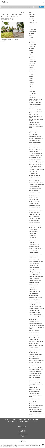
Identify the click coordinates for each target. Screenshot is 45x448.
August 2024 (31, 48)
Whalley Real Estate (33, 403)
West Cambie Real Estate (34, 391)
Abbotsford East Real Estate (35, 102)
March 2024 (31, 56)
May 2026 (31, 27)
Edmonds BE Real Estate (34, 203)
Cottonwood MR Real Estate (35, 180)
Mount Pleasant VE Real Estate (35, 302)
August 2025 (31, 33)
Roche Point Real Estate (34, 334)
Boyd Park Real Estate (33, 131)
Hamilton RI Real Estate (34, 244)
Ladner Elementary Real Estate (35, 272)
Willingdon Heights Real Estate (35, 409)
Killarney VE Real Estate (34, 267)
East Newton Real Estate (34, 201)
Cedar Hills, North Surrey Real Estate (36, 153)
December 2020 (32, 93)
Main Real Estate (32, 287)
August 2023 (31, 65)
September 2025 (32, 31)
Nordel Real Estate (33, 304)
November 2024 (32, 44)
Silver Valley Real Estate (34, 352)
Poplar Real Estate (33, 317)
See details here (4, 40)
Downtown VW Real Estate (34, 192)
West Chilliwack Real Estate (34, 398)
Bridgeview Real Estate (33, 132)
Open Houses (32, 18)
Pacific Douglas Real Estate (34, 312)
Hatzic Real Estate (33, 250)
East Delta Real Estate (33, 199)
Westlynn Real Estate (33, 401)
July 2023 (31, 67)
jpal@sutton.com (22, 431)
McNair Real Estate (33, 289)
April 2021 (31, 87)
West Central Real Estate (34, 393)
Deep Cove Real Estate (34, 186)
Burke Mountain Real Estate (34, 140)
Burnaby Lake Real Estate (34, 144)
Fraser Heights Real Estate (34, 214)
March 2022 (31, 78)
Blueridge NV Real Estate (34, 122)
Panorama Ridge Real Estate (8, 19)
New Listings (31, 16)
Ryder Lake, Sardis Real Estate (35, 337)
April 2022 (31, 76)
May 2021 (31, 86)
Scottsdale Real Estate (33, 347)
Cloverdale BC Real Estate (34, 175)
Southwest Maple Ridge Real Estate (36, 360)
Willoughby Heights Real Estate (35, 411)
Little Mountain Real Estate (34, 278)
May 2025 (31, 37)
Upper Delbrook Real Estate (34, 377)
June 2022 (31, 74)
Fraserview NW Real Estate (34, 216)
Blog (21, 421)
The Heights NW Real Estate (35, 371)
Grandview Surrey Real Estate (35, 225)
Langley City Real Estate (34, 274)
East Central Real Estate (34, 197)
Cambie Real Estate (33, 146)
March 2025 (31, 40)
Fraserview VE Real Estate (34, 218)
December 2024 (32, 42)
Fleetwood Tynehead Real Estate (36, 210)
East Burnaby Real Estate (34, 195)
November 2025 (32, 29)
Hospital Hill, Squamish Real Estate (36, 261)
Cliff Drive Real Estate (33, 173)
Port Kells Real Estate (33, 319)
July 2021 (31, 84)
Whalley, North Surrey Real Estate (36, 405)
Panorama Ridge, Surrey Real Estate (36, 316)
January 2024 (32, 59)
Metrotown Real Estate (33, 293)
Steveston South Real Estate (35, 362)
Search (41, 6)
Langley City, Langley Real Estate (36, 276)
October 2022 (32, 69)
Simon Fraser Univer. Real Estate (35, 354)
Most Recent (31, 24)
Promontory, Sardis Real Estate (35, 323)
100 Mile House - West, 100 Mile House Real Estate (35, 100)
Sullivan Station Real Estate (34, 365)
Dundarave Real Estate (33, 194)
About (27, 421)
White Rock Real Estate (34, 407)
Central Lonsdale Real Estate (35, 159)
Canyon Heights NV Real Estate (35, 149)
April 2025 (31, 39)
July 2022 (31, 72)
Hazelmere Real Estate (33, 252)
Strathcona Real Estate (33, 364)
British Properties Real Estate (35, 136)
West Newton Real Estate (34, 399)
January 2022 (31, 80)
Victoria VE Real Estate (33, 387)
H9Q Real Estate (32, 242)
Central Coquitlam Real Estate (35, 157)
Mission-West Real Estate (34, 299)
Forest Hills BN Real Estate (34, 212)
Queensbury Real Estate (34, 330)
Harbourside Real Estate (34, 246)
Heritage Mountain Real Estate (35, 254)
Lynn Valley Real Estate (34, 282)
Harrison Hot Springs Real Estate (35, 248)
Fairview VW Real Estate (34, 209)
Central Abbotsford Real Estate (35, 155)
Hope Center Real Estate (34, 259)
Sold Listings (31, 20)
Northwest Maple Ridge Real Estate (36, 308)
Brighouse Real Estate (33, 134)
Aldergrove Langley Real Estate (35, 109)
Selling (36, 419)
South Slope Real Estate (34, 358)
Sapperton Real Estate (33, 343)
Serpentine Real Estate (33, 350)
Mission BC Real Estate (33, 295)
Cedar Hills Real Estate (33, 151)
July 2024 (31, 50)
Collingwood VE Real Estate (34, 177)
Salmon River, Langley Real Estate (36, 341)
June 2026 (31, 25)
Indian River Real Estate (34, 263)
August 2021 (31, 82)
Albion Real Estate (33, 108)
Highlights (22, 419)
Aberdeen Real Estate (33, 106)
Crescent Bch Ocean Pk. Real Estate (36, 184)
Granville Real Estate (33, 229)
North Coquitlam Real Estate (35, 306)
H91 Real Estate (32, 233)
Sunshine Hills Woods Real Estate (36, 369)
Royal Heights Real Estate (34, 335)
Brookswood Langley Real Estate (36, 138)
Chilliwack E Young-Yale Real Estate (36, 161)
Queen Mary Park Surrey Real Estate (36, 325)
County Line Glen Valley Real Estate (36, 182)
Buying (30, 419)
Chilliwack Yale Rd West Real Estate (36, 169)
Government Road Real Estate (35, 224)
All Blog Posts (32, 14)
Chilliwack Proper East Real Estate (36, 164)
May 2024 (31, 54)
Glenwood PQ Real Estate (34, 222)
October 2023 (32, 63)
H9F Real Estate (32, 240)
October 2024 (32, 46)
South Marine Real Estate (34, 356)
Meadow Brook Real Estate (34, 291)
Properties (13, 419)
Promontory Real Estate (34, 321)
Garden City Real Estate (34, 220)
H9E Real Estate (32, 239)
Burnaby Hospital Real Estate (35, 142)
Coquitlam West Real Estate (34, 179)
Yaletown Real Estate (33, 416)
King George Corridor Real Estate (35, 269)
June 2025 (31, 35)
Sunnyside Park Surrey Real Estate (36, 367)
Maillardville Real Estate (34, 286)
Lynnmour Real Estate (33, 284)
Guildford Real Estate (33, 231)
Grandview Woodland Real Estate (36, 227)
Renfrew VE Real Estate (34, 332)
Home (6, 419)
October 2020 (32, 95)
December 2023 (32, 61)
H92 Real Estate (32, 235)
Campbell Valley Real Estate (35, 147)
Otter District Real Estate (34, 310)
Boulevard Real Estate (33, 129)
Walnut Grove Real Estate (34, 389)
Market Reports (13, 421)
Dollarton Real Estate (33, 190)
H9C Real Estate (32, 237)
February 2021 (32, 91)
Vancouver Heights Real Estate (35, 382)
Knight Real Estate (33, 271)
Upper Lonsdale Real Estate (34, 379)
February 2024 (32, 57)
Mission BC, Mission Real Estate (35, 297)
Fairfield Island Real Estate (34, 207)
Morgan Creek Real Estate (34, 301)
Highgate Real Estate (33, 256)
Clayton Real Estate (33, 171)
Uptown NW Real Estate (34, 380)
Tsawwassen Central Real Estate (35, 373)
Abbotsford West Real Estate (35, 104)
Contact (34, 421)
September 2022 (32, 71)
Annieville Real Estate (33, 114)
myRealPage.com (22, 441)
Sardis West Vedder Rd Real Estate (36, 345)
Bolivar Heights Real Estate (34, 124)
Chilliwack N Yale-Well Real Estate (36, 162)
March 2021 (31, 89)
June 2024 (31, 52)
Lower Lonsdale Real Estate (35, 280)
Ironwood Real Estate (33, 265)
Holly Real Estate (32, 257)
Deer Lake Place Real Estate (35, 188)
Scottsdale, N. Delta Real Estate (35, 349)
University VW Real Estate (34, 375)
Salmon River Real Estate (34, 339)
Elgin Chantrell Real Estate (34, 205)
